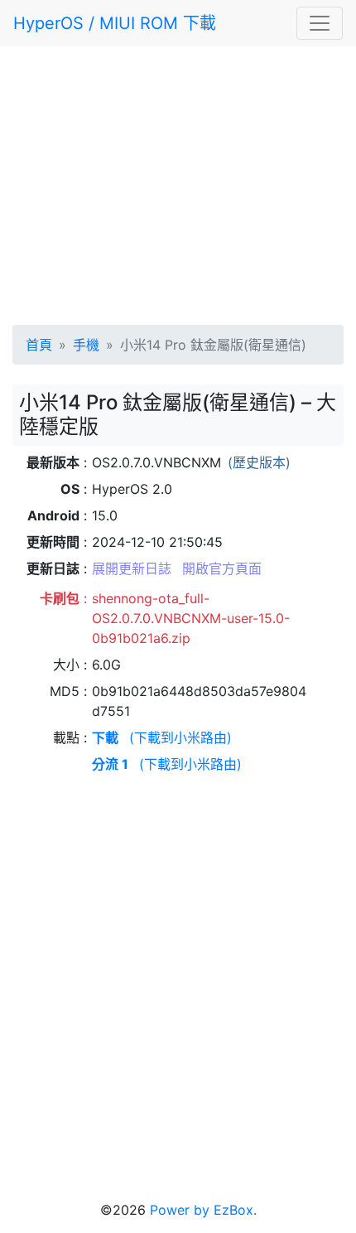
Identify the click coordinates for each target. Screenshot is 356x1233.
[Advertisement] (178, 182)
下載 (105, 737)
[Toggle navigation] (319, 23)
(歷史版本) (259, 462)
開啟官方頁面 (222, 568)
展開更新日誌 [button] (131, 568)
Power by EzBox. (203, 1210)
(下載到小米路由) (180, 737)
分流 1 (110, 764)
